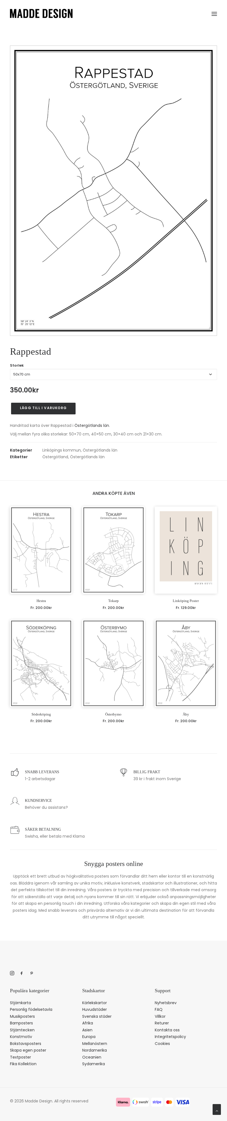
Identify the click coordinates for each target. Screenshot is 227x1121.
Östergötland (55, 457)
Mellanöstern (94, 1043)
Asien (87, 1030)
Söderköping (41, 714)
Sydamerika (93, 1064)
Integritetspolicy (170, 1036)
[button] (214, 13)
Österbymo (113, 714)
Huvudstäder (94, 1009)
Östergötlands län (91, 425)
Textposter (20, 1057)
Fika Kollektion (23, 1064)
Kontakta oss (167, 1030)
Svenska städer (97, 1016)
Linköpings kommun (61, 450)
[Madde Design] (41, 13)
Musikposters (22, 1016)
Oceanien (91, 1057)
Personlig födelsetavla (31, 1009)
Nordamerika (94, 1050)
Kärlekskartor (94, 1003)
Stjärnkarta (20, 1003)
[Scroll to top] (217, 1109)
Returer (162, 1023)
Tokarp (113, 601)
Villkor (160, 1016)
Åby (186, 714)
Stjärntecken (22, 1030)
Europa (89, 1036)
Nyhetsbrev (166, 1003)
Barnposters (21, 1023)
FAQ (158, 1009)
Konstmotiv (21, 1036)
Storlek (17, 365)
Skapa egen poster (28, 1050)
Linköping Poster (186, 601)
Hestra (41, 601)
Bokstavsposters (25, 1043)
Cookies (162, 1043)
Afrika (87, 1023)
